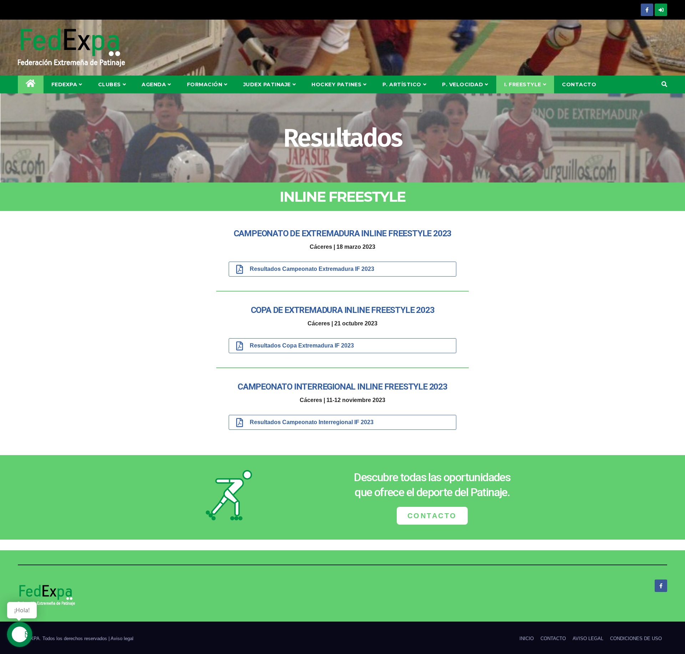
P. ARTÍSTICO (401, 84)
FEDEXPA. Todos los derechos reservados (63, 638)
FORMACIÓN (205, 84)
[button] (664, 84)
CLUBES (109, 84)
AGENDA (154, 84)
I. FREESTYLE (522, 84)
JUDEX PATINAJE (267, 84)
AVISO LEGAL (588, 638)
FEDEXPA (64, 84)
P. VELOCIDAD (462, 84)
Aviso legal (122, 638)
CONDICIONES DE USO (636, 638)
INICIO (526, 638)
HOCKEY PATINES (336, 84)
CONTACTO (579, 84)
